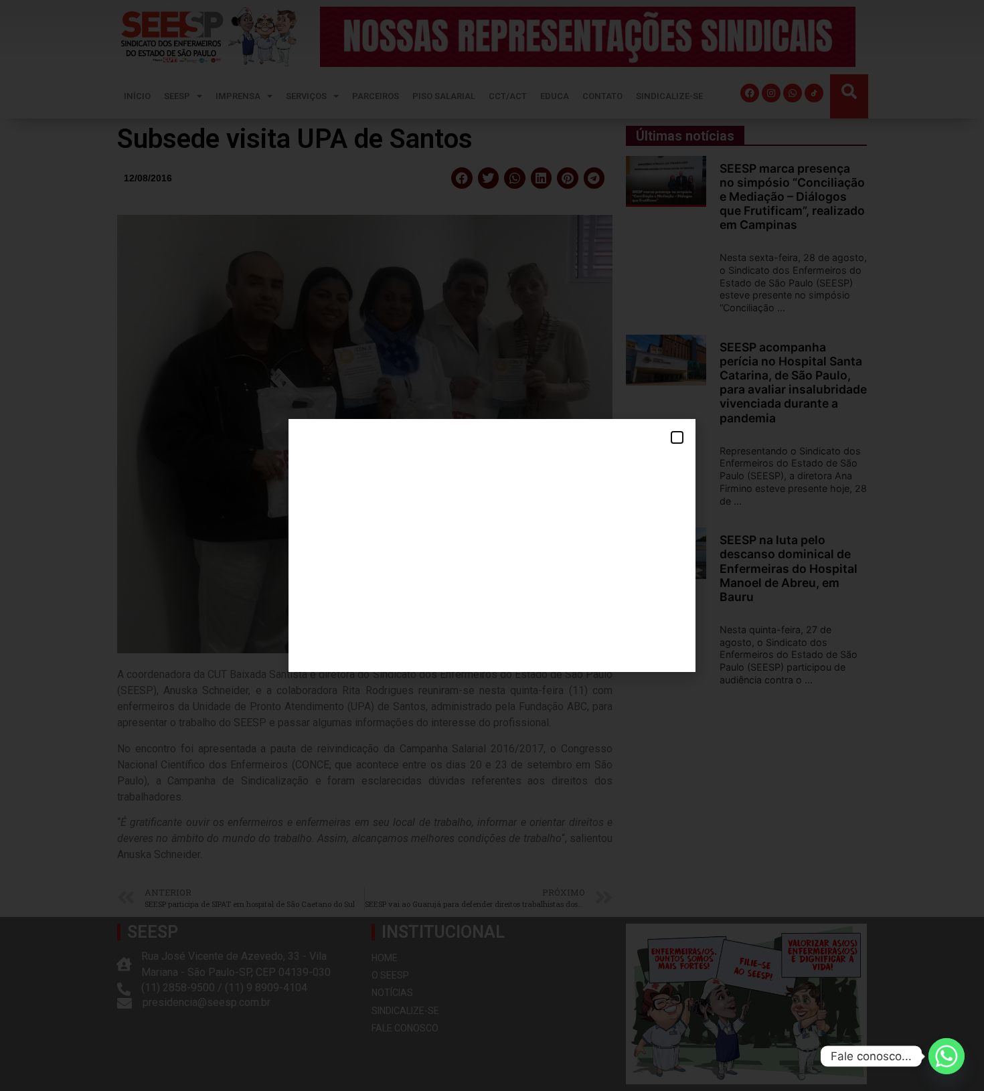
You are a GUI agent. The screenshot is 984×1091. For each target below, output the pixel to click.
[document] (492, 545)
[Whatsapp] (946, 1056)
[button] (677, 437)
